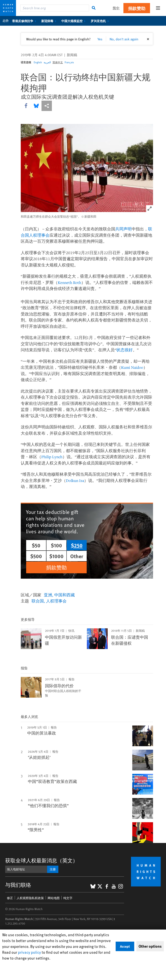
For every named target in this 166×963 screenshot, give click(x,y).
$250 (77, 545)
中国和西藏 (64, 594)
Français (69, 62)
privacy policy (29, 952)
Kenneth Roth (69, 282)
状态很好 (124, 349)
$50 (36, 545)
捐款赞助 (136, 8)
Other (76, 556)
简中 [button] (116, 7)
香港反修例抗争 (22, 21)
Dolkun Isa (75, 480)
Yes (99, 38)
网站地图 (54, 898)
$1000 (56, 556)
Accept (125, 946)
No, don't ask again (124, 38)
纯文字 (67, 898)
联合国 (38, 600)
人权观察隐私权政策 (30, 898)
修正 (10, 898)
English (38, 62)
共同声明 (123, 228)
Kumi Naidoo (132, 367)
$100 (56, 545)
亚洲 (48, 594)
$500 (36, 556)
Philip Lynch (51, 456)
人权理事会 (56, 600)
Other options (150, 946)
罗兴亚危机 (98, 21)
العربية (47, 62)
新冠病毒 (47, 21)
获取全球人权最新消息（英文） (41, 860)
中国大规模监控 (72, 21)
